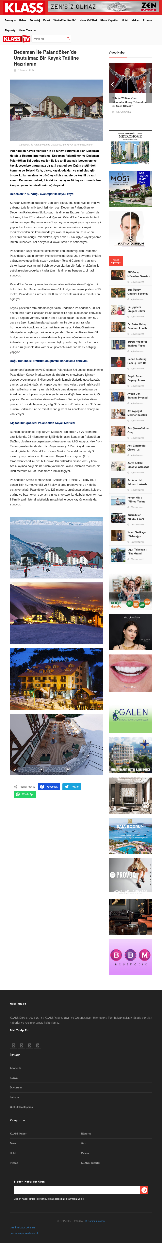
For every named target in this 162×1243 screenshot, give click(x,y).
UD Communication (94, 1221)
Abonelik (15, 1068)
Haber (22, 20)
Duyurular (16, 1087)
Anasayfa (10, 20)
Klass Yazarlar (27, 30)
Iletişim (14, 1097)
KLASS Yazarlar (90, 1163)
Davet (46, 20)
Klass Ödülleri (88, 20)
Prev (112, 83)
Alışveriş (10, 30)
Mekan (135, 20)
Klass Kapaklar (109, 20)
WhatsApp (28, 794)
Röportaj (34, 20)
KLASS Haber (18, 1133)
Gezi (84, 1143)
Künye (14, 1078)
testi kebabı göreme (23, 1227)
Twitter (75, 786)
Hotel (125, 20)
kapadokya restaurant (24, 1233)
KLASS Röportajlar (116, 261)
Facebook (52, 786)
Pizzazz (147, 20)
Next (149, 83)
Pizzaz (14, 1163)
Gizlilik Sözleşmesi (22, 1107)
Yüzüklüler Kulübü (64, 20)
